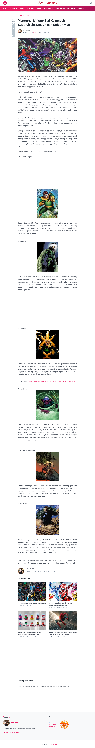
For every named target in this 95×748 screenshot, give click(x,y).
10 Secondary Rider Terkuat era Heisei (32, 603)
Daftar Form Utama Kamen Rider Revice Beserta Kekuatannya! (29, 633)
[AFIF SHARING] (48, 2)
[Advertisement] (47, 173)
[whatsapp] (13, 32)
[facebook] (13, 24)
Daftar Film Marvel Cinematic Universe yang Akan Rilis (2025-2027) (52, 381)
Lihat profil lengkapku (12, 732)
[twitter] (13, 28)
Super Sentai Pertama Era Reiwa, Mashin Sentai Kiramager (60, 604)
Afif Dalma (15, 723)
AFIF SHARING (52, 744)
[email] (13, 35)
